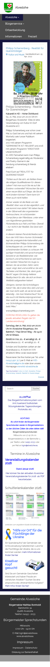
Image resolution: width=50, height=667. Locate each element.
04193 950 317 (13, 360)
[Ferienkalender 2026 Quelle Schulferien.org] (25, 506)
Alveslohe (32, 371)
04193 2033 (30, 442)
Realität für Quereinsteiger (31, 373)
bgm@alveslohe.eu (30, 445)
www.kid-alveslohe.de (27, 366)
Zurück (41, 377)
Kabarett (18, 373)
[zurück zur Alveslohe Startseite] (8, 7)
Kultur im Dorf (23, 371)
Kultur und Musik (16, 54)
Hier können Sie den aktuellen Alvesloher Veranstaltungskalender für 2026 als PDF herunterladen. (25, 476)
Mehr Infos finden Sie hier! (17, 586)
